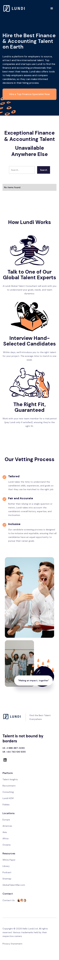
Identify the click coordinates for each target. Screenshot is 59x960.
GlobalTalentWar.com (14, 885)
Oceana (7, 844)
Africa (5, 838)
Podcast (7, 872)
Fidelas (6, 804)
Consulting (8, 792)
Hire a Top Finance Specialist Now (29, 94)
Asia (5, 832)
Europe (6, 819)
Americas (7, 825)
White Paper (9, 859)
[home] (14, 8)
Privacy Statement (12, 943)
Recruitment (9, 785)
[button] (51, 8)
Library (6, 866)
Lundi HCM (8, 798)
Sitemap (7, 878)
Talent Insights (10, 779)
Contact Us (9, 900)
